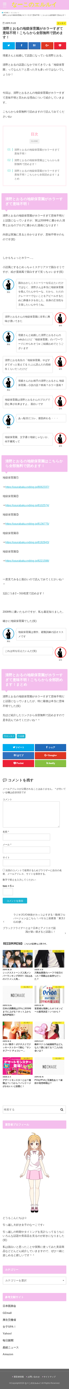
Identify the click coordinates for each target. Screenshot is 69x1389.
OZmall (7, 1312)
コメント (7, 799)
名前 (6, 831)
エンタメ (10, 736)
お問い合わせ (34, 1377)
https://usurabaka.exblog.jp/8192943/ (27, 542)
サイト (6, 857)
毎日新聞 (8, 1340)
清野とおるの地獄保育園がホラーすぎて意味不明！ (37, 151)
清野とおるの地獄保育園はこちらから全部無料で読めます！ (37, 162)
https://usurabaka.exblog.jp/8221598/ (27, 560)
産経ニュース (11, 1347)
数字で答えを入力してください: (19, 879)
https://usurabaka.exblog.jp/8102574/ (27, 505)
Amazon (8, 1354)
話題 (22, 736)
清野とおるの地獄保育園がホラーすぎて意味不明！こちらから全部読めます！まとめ (37, 174)
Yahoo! (7, 1333)
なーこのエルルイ (34, 4)
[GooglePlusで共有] (47, 45)
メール (7, 844)
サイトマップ (50, 1377)
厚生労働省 (9, 1319)
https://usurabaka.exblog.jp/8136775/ (27, 523)
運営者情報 (19, 1377)
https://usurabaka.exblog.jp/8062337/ (27, 486)
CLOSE (34, 141)
